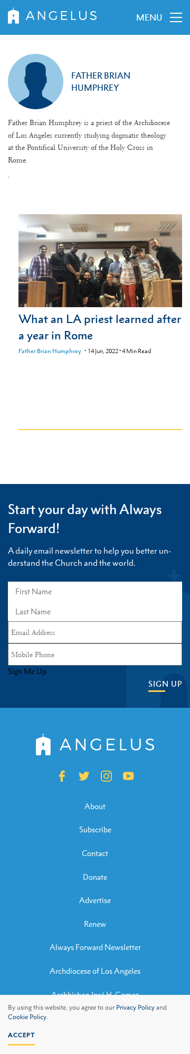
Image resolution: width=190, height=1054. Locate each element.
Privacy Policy (135, 1007)
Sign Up (165, 683)
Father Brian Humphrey (49, 351)
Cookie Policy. (28, 1017)
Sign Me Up (27, 671)
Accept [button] (21, 1035)
